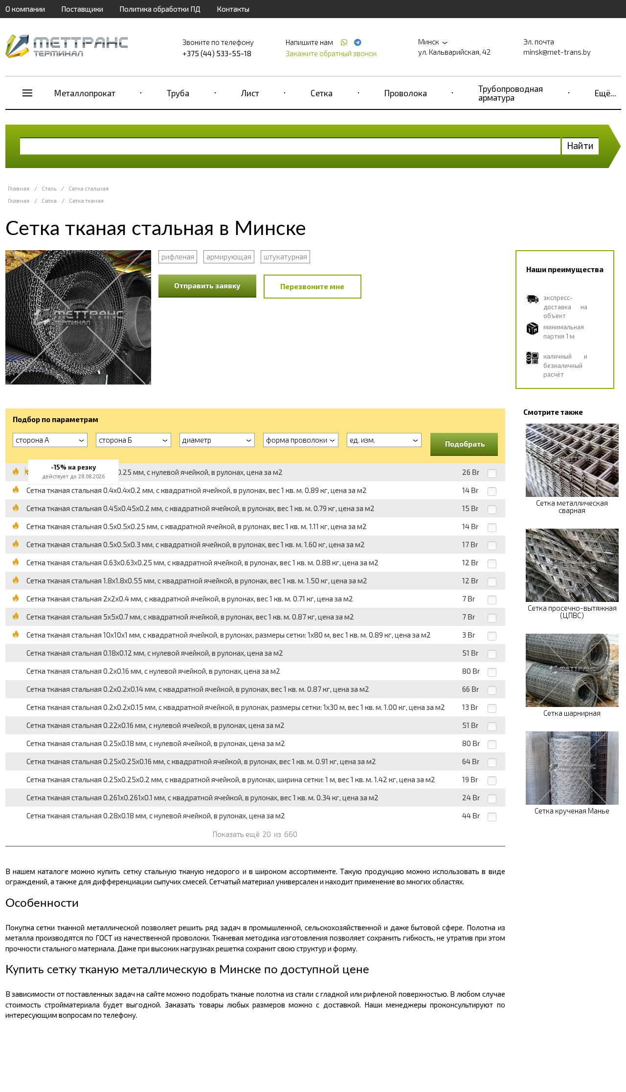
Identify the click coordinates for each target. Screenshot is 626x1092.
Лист (250, 92)
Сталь (49, 188)
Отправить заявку (207, 285)
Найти (580, 145)
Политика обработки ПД (160, 8)
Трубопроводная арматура (510, 93)
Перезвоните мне (312, 286)
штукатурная (285, 256)
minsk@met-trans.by (557, 51)
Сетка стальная (88, 188)
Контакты (233, 8)
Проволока (405, 92)
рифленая (177, 256)
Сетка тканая (86, 200)
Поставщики (82, 8)
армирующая (228, 256)
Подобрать (465, 443)
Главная (18, 188)
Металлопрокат (84, 92)
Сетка (322, 92)
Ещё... (605, 92)
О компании (25, 8)
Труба (178, 92)
